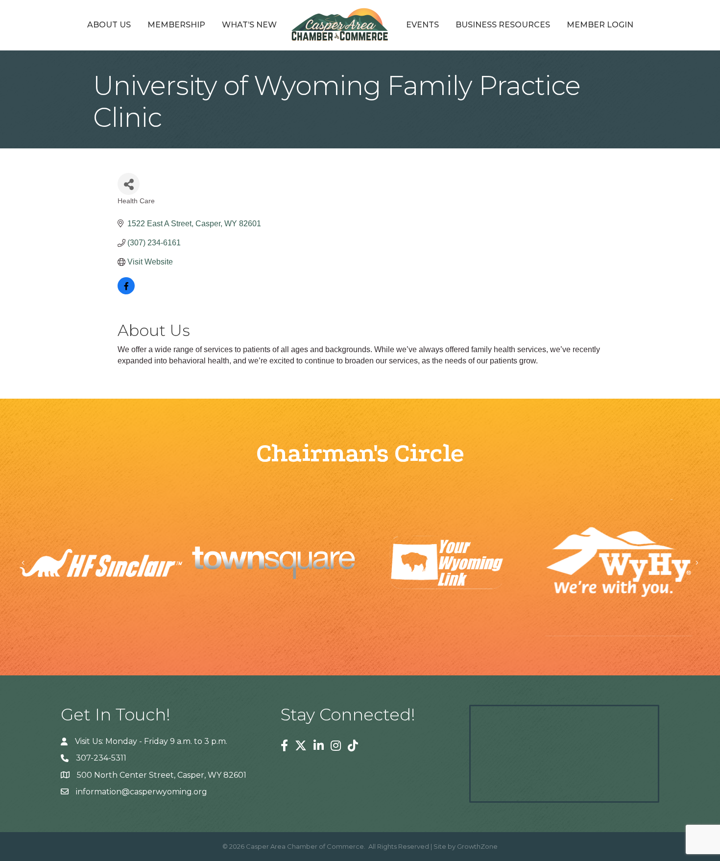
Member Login (600, 24)
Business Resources (503, 24)
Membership (176, 24)
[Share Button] (129, 184)
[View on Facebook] (126, 291)
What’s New (249, 24)
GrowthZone (477, 846)
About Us (109, 24)
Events (422, 24)
